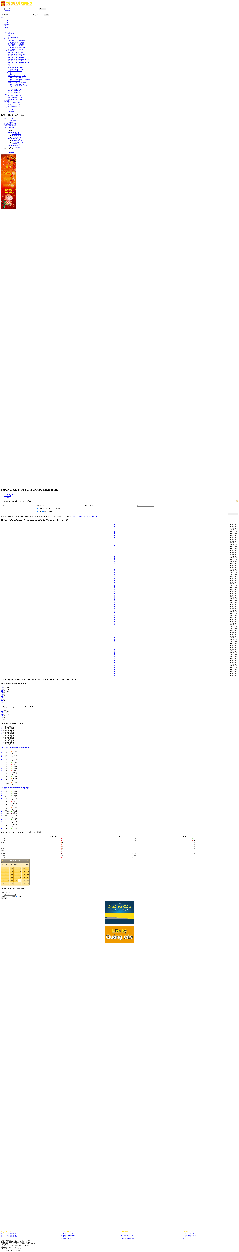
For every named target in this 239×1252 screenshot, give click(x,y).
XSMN (6, 21)
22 (28, 877)
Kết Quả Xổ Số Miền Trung (67, 1235)
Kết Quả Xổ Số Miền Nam (67, 1233)
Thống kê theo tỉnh (28, 501)
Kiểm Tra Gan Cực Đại (127, 1235)
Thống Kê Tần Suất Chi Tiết (128, 1238)
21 (24, 877)
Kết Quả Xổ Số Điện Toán (67, 1238)
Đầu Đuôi (49, 508)
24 (8, 880)
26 (3, 868)
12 (16, 874)
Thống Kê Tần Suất (126, 1236)
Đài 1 (40, 511)
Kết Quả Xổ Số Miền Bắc (67, 1236)
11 (12, 874)
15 (28, 874)
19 (16, 877)
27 (8, 868)
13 (20, 874)
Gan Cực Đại (8, 496)
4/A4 (19, 896)
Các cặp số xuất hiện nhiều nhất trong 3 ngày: (15, 747)
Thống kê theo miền (10, 501)
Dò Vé (6, 29)
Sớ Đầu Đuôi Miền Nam (189, 1233)
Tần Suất (7, 497)
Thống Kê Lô (8, 494)
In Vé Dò (3, 1238)
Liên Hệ (185, 1238)
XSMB (6, 24)
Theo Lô (41, 508)
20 (20, 877)
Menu (2, 17)
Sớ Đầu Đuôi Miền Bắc (189, 1236)
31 (24, 868)
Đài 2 (46, 511)
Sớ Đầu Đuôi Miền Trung (189, 1235)
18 (12, 877)
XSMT (6, 22)
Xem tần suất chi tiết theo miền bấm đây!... (85, 516)
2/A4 (13, 896)
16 (3, 877)
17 (8, 877)
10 (8, 874)
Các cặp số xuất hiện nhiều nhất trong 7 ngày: (15, 788)
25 (12, 880)
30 (20, 868)
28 (12, 868)
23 (3, 880)
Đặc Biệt (57, 508)
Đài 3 (51, 511)
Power (6, 27)
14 (24, 874)
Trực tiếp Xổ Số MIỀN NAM (9, 1233)
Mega (6, 26)
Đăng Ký (7, 10)
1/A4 (7, 896)
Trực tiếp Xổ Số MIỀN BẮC (9, 1235)
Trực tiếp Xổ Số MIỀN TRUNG (9, 1236)
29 (16, 868)
